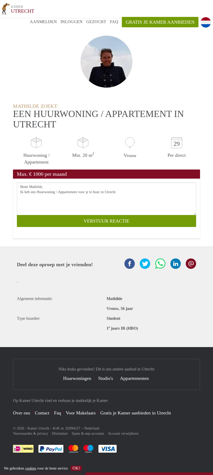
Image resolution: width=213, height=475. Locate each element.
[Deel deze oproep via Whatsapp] (160, 263)
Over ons (21, 412)
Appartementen (134, 378)
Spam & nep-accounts (88, 433)
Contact (42, 412)
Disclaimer (60, 433)
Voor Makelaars (81, 412)
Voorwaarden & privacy (30, 433)
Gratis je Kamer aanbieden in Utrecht (135, 412)
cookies (30, 468)
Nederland (91, 428)
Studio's (105, 378)
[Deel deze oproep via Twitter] (145, 263)
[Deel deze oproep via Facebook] (129, 263)
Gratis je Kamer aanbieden (160, 22)
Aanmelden (43, 21)
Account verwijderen (123, 433)
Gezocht (96, 21)
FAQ (114, 21)
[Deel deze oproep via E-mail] (191, 263)
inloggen (72, 21)
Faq (57, 412)
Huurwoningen (77, 378)
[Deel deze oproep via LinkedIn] (175, 263)
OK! (76, 468)
